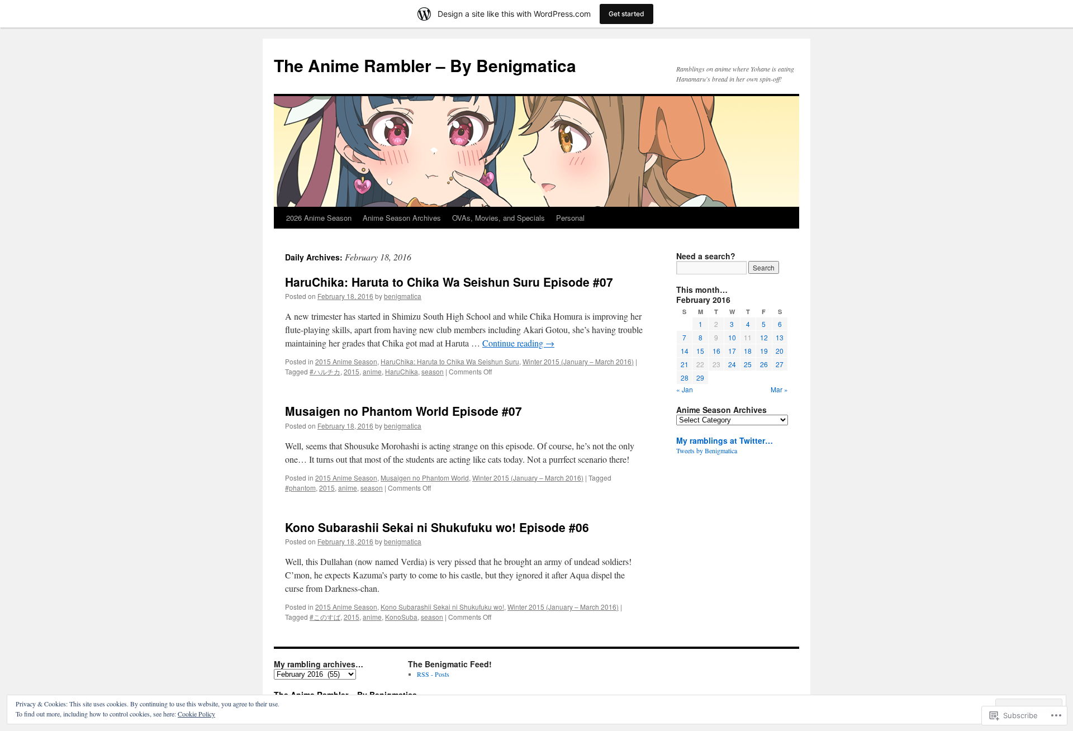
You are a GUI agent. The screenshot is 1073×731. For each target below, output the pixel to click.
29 (700, 377)
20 (780, 350)
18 (748, 350)
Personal (570, 217)
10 (732, 337)
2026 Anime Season (319, 217)
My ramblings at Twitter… (724, 440)
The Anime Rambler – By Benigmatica (425, 65)
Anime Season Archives (402, 217)
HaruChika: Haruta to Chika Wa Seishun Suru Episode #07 (449, 281)
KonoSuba (401, 616)
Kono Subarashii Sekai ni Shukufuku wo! (442, 606)
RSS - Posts (433, 674)
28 (685, 377)
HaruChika (401, 371)
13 (780, 337)
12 (764, 337)
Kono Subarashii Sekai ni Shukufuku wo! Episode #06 (437, 527)
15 (700, 350)
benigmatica (402, 296)
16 (716, 350)
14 (685, 350)
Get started (626, 14)
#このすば (325, 616)
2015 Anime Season (346, 361)
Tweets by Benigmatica (706, 450)
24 (732, 364)
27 (780, 364)
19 (764, 350)
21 (685, 364)
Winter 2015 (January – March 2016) (578, 361)
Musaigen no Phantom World (425, 477)
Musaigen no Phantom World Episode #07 (403, 410)
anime (372, 371)
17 (732, 350)
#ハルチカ (325, 371)
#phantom (300, 487)
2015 (351, 371)
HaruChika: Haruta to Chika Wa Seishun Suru (450, 361)
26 (764, 364)
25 (748, 364)
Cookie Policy (196, 713)
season (432, 371)
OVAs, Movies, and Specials (498, 217)
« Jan (684, 389)
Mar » (779, 389)
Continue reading (518, 343)
